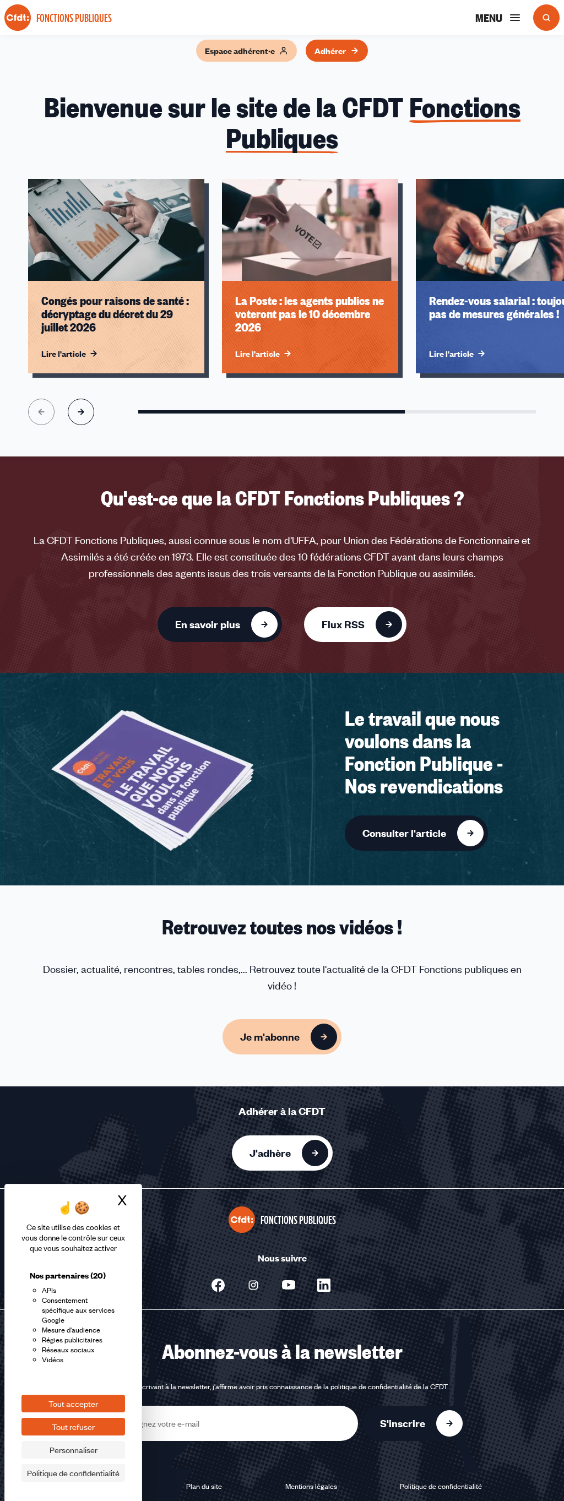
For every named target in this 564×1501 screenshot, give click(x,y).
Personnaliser (73, 1449)
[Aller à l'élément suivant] (81, 412)
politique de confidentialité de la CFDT (388, 1386)
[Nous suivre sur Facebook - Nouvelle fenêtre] (218, 1285)
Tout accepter (73, 1403)
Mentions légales (311, 1486)
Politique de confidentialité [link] (73, 1472)
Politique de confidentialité (441, 1486)
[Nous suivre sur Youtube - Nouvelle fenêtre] (288, 1285)
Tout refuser (73, 1426)
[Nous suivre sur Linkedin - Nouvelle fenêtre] (323, 1285)
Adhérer (330, 50)
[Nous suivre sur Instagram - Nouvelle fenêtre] (253, 1285)
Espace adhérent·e (240, 50)
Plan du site (204, 1486)
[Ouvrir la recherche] (546, 17)
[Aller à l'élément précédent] (41, 412)
